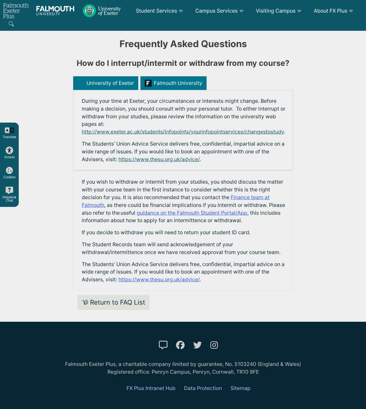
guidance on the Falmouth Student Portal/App (192, 213)
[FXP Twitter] (197, 345)
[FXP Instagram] (214, 345)
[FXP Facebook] (180, 345)
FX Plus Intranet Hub (150, 388)
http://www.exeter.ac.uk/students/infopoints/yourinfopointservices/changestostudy (183, 131)
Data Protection (203, 388)
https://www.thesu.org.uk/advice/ (159, 159)
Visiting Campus (276, 10)
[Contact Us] (163, 345)
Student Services (156, 10)
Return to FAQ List (116, 302)
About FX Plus (330, 10)
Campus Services (216, 10)
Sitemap (240, 388)
